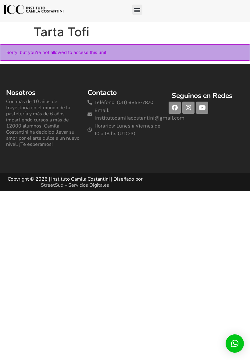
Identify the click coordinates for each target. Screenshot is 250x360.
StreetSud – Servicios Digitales (75, 185)
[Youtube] (202, 108)
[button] (137, 10)
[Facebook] (175, 108)
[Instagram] (188, 108)
